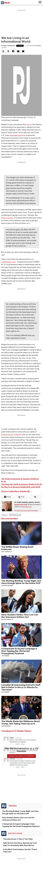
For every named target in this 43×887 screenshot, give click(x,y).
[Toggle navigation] (40, 2)
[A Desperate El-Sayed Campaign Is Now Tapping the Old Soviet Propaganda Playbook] (21, 635)
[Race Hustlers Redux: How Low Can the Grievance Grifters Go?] (21, 601)
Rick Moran (5, 692)
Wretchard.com (27, 507)
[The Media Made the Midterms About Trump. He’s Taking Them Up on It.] (21, 707)
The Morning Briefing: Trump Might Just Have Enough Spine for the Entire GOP (21, 582)
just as (29, 124)
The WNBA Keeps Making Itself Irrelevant (17, 548)
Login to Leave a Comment (21, 756)
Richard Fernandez (8, 46)
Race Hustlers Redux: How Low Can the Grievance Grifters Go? (19, 615)
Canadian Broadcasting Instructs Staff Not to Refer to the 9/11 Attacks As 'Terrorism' (20, 687)
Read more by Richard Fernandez (27, 510)
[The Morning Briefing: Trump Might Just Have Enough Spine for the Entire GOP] (21, 567)
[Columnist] (8, 506)
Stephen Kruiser (7, 585)
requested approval (17, 135)
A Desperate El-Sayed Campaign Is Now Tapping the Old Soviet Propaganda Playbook (19, 651)
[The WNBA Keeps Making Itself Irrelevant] (21, 533)
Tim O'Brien (5, 656)
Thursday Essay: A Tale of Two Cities (18, 839)
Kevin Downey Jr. (7, 619)
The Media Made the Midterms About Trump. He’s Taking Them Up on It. (20, 722)
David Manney (6, 726)
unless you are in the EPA (12, 434)
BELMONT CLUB (15, 515)
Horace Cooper (7, 218)
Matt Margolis (6, 551)
